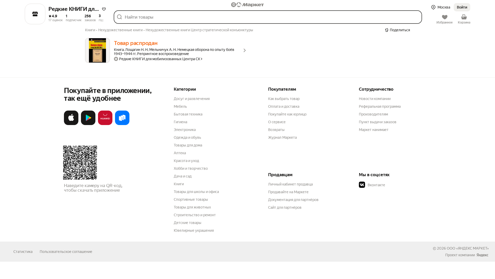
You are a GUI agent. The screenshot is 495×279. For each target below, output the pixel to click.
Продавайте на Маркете (288, 192)
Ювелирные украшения (194, 230)
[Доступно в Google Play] (88, 124)
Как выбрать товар (284, 99)
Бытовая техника (188, 114)
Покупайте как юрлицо (287, 114)
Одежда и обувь (187, 137)
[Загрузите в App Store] (71, 124)
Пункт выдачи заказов (378, 122)
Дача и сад (183, 176)
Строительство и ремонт (195, 215)
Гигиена (180, 122)
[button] (104, 9)
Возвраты (276, 130)
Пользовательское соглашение (66, 252)
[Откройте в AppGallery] (105, 124)
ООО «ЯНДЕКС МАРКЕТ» (468, 248)
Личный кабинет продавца (290, 184)
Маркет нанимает (374, 130)
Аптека (180, 153)
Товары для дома (188, 145)
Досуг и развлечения (192, 99)
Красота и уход (186, 161)
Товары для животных (192, 207)
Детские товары (187, 223)
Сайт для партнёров (285, 207)
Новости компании (375, 99)
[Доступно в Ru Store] (122, 124)
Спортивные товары (191, 199)
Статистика (22, 252)
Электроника (185, 130)
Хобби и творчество (191, 168)
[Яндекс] (482, 255)
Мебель (180, 106)
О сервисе (277, 122)
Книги (179, 184)
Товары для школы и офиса (196, 192)
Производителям (373, 114)
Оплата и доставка (283, 106)
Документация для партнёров (293, 200)
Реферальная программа (380, 106)
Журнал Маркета (282, 137)
